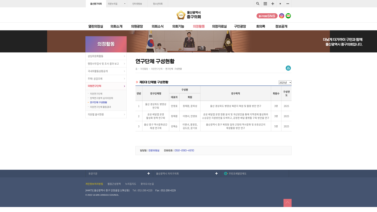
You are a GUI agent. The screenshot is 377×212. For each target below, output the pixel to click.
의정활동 (199, 26)
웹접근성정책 (114, 184)
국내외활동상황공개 (98, 71)
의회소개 (116, 26)
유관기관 (93, 173)
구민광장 (240, 26)
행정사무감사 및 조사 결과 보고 (103, 63)
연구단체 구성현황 (98, 102)
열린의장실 (95, 26)
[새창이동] (281, 15)
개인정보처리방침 (94, 184)
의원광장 (137, 26)
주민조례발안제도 (238, 173)
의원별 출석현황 (96, 114)
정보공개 (281, 26)
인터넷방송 (137, 3)
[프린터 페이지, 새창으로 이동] (288, 68)
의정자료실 (219, 26)
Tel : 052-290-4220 (142, 190)
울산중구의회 (96, 3)
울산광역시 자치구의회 (167, 173)
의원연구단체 (94, 86)
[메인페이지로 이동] (188, 15)
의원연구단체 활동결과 (100, 107)
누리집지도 (130, 184)
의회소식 (157, 26)
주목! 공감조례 (95, 78)
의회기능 (178, 26)
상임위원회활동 (95, 56)
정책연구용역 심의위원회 (101, 98)
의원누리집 (112, 3)
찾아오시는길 (147, 184)
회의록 (260, 26)
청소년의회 (158, 3)
